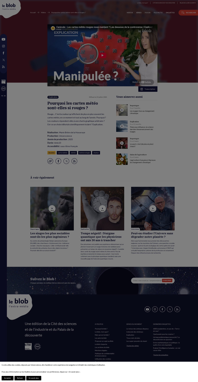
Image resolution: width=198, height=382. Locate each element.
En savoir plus (34, 378)
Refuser (20, 378)
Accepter (7, 378)
